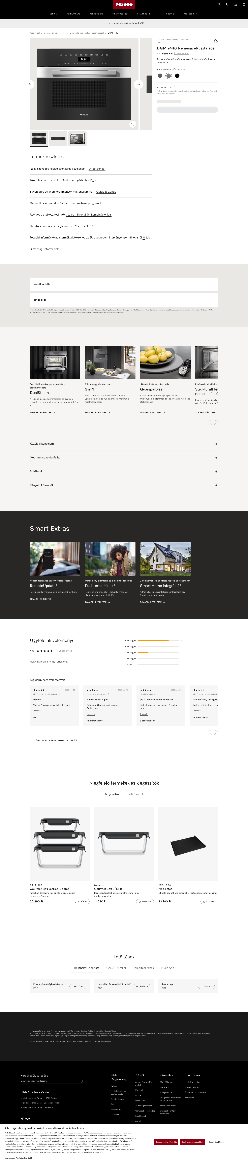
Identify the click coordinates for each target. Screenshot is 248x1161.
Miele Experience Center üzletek (118, 1092)
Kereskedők (116, 1110)
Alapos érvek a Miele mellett (144, 1083)
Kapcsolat (115, 1115)
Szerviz (170, 14)
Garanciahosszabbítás (145, 1111)
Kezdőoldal (35, 33)
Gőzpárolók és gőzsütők (54, 33)
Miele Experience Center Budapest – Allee (40, 1103)
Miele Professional (193, 1082)
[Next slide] (138, 84)
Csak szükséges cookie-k (193, 1142)
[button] (160, 76)
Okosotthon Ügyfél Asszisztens (168, 1112)
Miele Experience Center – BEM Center (39, 1098)
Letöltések (78, 986)
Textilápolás (73, 14)
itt (144, 237)
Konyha (54, 14)
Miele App (167, 968)
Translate (37, 711)
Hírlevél (26, 1118)
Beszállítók (189, 1098)
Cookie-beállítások (216, 1142)
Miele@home (166, 1082)
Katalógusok (140, 1116)
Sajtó (113, 1104)
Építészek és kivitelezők (195, 1093)
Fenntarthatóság (118, 1099)
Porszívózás (96, 14)
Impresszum (10, 1158)
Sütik (30, 1158)
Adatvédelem (21, 1158)
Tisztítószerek (120, 14)
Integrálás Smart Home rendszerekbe (170, 1099)
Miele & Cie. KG (85, 226)
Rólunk (114, 1086)
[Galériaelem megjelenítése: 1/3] (39, 139)
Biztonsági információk (44, 249)
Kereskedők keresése (34, 1075)
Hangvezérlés (166, 1093)
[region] (91, 84)
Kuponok (139, 1090)
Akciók (138, 1095)
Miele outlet (140, 1101)
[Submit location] (82, 1081)
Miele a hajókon (192, 1087)
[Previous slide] (29, 84)
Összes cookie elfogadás (166, 1142)
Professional (191, 14)
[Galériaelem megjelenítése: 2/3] (58, 139)
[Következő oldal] (216, 733)
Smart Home (143, 14)
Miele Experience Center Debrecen (37, 1108)
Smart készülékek (168, 1106)
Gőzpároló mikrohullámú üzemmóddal (87, 33)
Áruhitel (138, 1121)
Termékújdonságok (143, 1106)
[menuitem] (55, 14)
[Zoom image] (132, 124)
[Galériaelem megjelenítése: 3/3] (77, 139)
